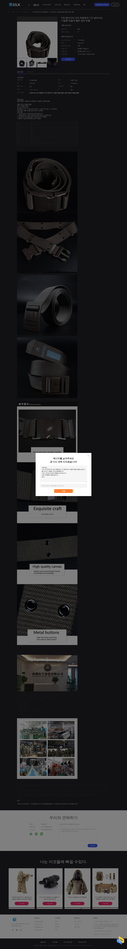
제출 (63, 491)
